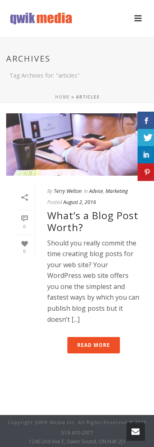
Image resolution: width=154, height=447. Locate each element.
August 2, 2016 (79, 202)
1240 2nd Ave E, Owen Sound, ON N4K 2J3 (77, 441)
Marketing (117, 191)
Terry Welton (68, 191)
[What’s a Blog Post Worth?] (77, 144)
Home (62, 97)
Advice (96, 191)
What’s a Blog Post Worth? (92, 221)
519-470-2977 (77, 433)
